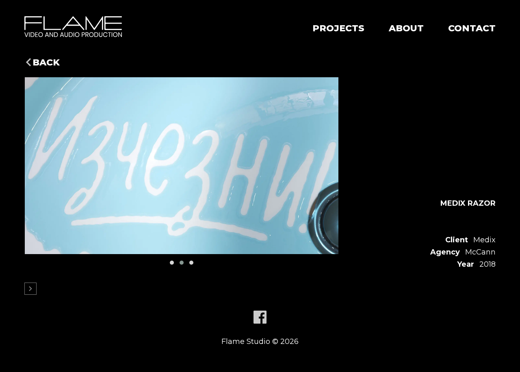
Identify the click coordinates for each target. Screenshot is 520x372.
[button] (172, 263)
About (406, 28)
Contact (472, 28)
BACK (46, 62)
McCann (480, 252)
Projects (338, 28)
